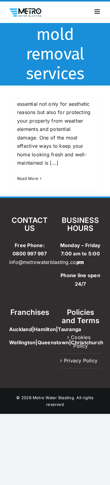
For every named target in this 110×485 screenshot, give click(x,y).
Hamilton (45, 329)
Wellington (22, 342)
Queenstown (53, 342)
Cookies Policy (80, 341)
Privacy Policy (80, 360)
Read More (27, 178)
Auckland (20, 329)
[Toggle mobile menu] (97, 11)
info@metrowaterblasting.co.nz (46, 262)
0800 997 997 (30, 253)
